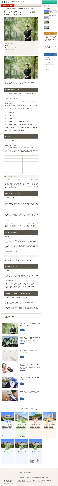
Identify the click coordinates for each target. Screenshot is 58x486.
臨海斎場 (39, 477)
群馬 (28, 474)
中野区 (56, 11)
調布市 (55, 12)
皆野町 (23, 436)
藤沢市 (50, 426)
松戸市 (33, 426)
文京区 (50, 12)
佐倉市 (33, 427)
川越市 (20, 427)
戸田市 (17, 428)
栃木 (32, 474)
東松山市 (23, 426)
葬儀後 (37, 481)
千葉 (24, 474)
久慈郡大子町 (34, 459)
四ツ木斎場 (43, 477)
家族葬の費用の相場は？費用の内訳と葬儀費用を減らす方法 (50, 43)
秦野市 (45, 428)
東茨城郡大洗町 (34, 460)
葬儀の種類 (47, 69)
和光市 (19, 428)
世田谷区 (50, 11)
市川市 (31, 426)
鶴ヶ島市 (17, 427)
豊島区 (3, 428)
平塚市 (52, 427)
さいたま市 (19, 426)
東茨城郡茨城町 (37, 461)
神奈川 (26, 474)
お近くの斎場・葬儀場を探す (25, 472)
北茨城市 (37, 459)
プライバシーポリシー (29, 480)
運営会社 (34, 480)
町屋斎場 (21, 477)
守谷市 (38, 460)
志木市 (22, 427)
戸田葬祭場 (47, 477)
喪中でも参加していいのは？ (11, 51)
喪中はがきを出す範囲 (10, 49)
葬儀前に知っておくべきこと (50, 64)
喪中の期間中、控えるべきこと (12, 47)
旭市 (39, 427)
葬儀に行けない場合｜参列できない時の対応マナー (50, 47)
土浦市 (31, 459)
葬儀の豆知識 (9, 8)
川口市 (17, 426)
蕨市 (21, 428)
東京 (21, 474)
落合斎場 (36, 477)
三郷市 (26, 426)
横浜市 (45, 426)
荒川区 (50, 13)
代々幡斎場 (29, 477)
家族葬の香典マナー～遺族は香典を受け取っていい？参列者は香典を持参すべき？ (29, 393)
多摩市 (7, 428)
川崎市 (47, 426)
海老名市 (52, 428)
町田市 (10, 428)
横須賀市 (52, 426)
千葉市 (31, 427)
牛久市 (33, 461)
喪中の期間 (8, 45)
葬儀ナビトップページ (21, 480)
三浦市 (47, 427)
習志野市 (33, 428)
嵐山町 (25, 436)
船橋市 (35, 426)
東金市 (31, 428)
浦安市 (38, 426)
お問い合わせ (39, 480)
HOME (5, 8)
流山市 (35, 427)
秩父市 (25, 428)
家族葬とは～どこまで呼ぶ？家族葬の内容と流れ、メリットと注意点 (50, 37)
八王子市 (53, 11)
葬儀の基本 (47, 57)
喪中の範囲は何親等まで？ (11, 43)
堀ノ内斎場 (33, 477)
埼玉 (22, 474)
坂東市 (31, 460)
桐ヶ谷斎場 (25, 477)
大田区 (5, 428)
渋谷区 (53, 12)
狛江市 (10, 427)
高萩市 (31, 461)
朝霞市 (24, 427)
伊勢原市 (50, 428)
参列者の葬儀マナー (49, 59)
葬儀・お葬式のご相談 (8, 5)
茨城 (30, 474)
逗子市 (47, 428)
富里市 (36, 428)
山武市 (38, 428)
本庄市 (23, 428)
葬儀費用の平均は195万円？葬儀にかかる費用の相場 (50, 40)
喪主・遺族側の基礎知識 (50, 62)
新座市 (20, 436)
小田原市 (50, 427)
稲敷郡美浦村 (32, 462)
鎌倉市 (45, 427)
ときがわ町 (17, 436)
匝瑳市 (38, 427)
